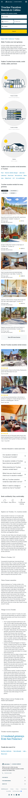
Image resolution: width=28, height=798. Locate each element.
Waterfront (8, 178)
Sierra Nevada (17, 751)
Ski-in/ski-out (18, 175)
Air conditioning (20, 178)
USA (6, 39)
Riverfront (10, 175)
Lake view (22, 172)
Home (2, 39)
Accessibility (8, 791)
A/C (14, 178)
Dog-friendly (14, 190)
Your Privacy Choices (16, 791)
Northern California (6, 751)
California (11, 39)
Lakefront (3, 175)
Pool (2, 172)
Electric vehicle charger (11, 172)
